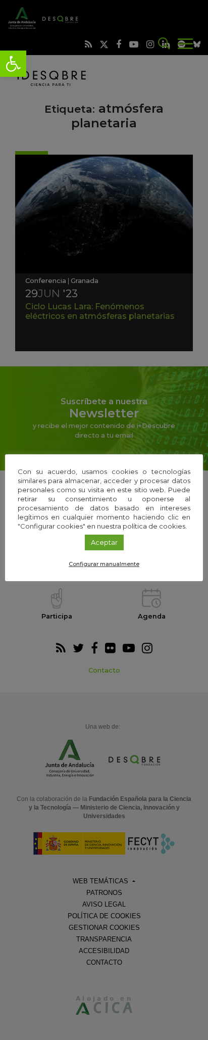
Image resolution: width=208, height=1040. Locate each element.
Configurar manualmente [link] (104, 564)
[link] (13, 64)
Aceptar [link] (104, 542)
